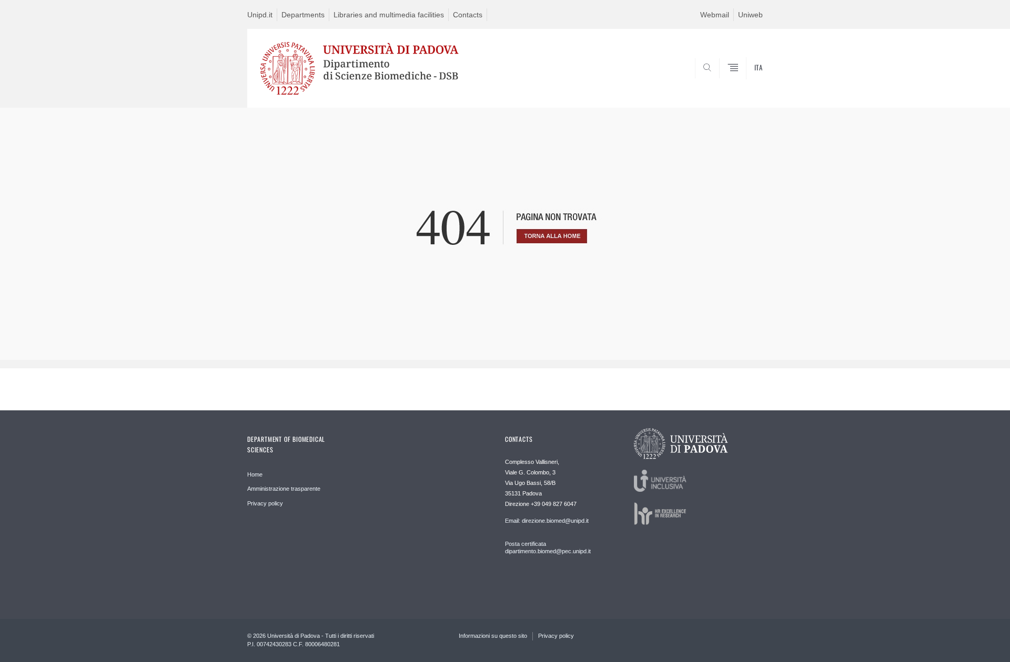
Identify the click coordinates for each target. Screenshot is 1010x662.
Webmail (714, 15)
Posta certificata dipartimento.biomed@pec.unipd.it (548, 547)
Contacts (467, 15)
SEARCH (744, 82)
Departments (303, 15)
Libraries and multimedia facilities (389, 15)
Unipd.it (259, 15)
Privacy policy (265, 503)
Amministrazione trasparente (283, 488)
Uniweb (750, 15)
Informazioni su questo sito (493, 636)
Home (254, 474)
